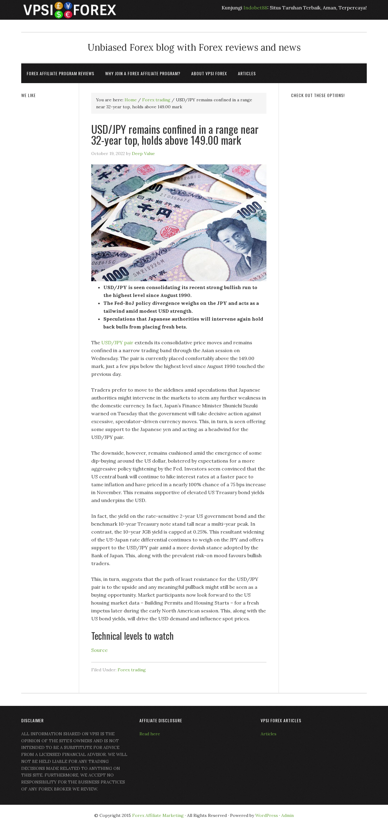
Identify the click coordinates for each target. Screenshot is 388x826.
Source (99, 650)
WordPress (266, 815)
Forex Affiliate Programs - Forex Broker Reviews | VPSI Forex (69, 10)
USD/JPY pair (117, 342)
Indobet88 (255, 8)
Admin (287, 815)
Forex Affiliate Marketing (158, 815)
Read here (149, 734)
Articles (268, 734)
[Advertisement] (329, 196)
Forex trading (132, 670)
